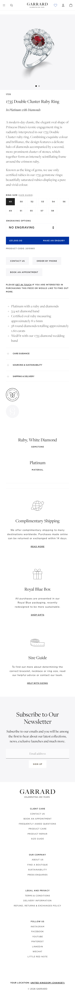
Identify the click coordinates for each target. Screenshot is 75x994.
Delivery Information (37, 900)
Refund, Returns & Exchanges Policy (37, 905)
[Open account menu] (63, 5)
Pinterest (37, 941)
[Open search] (11, 5)
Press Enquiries (38, 875)
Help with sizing (37, 683)
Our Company (37, 855)
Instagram (37, 926)
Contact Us (37, 814)
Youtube (37, 936)
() (25, 195)
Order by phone (47, 261)
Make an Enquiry (54, 240)
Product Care (38, 829)
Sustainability (37, 869)
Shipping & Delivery (23, 376)
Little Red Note (38, 956)
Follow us (37, 921)
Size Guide (37, 839)
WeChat (37, 951)
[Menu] (4, 5)
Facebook (37, 931)
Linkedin (37, 946)
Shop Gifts (37, 615)
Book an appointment (24, 272)
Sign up (37, 764)
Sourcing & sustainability (27, 365)
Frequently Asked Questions (37, 824)
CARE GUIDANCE (21, 353)
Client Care (37, 808)
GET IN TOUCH (23, 284)
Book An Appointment (38, 819)
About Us (37, 859)
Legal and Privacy (37, 890)
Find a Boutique (37, 865)
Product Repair (37, 834)
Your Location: (37, 983)
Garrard (41, 989)
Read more (37, 546)
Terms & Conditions (37, 895)
